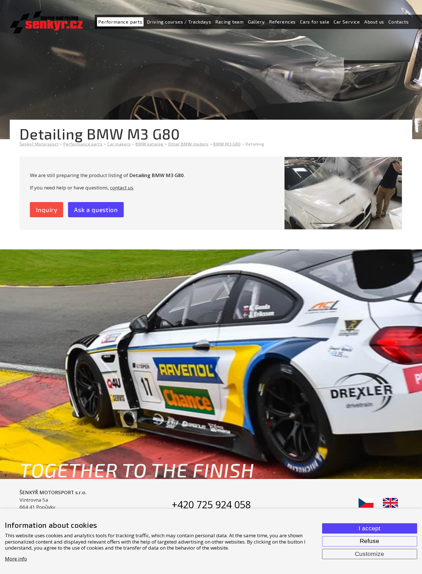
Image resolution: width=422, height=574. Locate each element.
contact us (121, 187)
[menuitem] (120, 22)
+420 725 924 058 (211, 504)
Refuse (369, 541)
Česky (366, 503)
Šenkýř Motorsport (39, 143)
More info (16, 558)
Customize (369, 553)
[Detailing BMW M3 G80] (343, 193)
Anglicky (390, 503)
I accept (369, 528)
